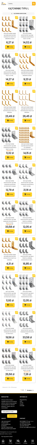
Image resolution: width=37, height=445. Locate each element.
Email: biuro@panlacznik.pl (27, 427)
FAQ (21, 401)
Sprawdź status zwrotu (6, 434)
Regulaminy (23, 400)
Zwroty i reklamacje (7, 427)
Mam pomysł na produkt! (8, 429)
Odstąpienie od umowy (8, 432)
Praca (21, 404)
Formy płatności (6, 424)
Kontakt (22, 405)
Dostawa (4, 426)
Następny (30, 390)
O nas (21, 403)
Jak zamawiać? (6, 421)
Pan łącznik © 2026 (6, 436)
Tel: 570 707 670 (24, 426)
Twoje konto (4, 423)
